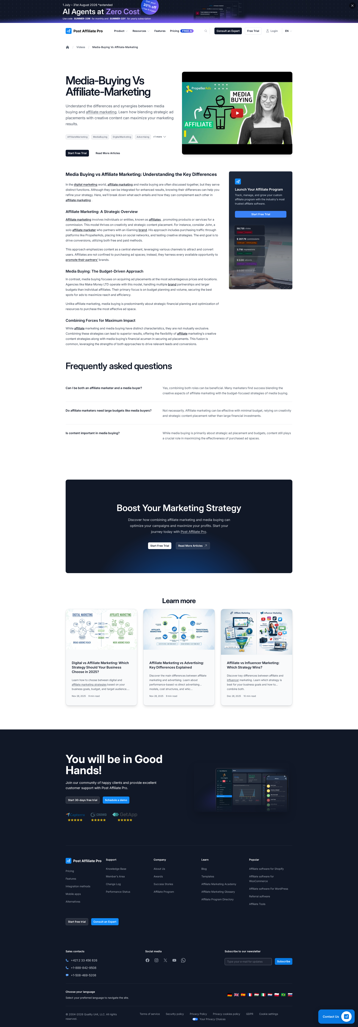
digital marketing (85, 184)
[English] (236, 994)
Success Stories (163, 884)
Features (71, 878)
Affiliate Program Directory (217, 899)
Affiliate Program (164, 891)
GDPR (249, 1013)
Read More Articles (108, 153)
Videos (80, 47)
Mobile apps (73, 893)
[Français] (250, 994)
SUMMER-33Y (118, 18)
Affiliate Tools (257, 904)
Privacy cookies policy (226, 1013)
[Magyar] (256, 994)
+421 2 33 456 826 (84, 960)
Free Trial (253, 30)
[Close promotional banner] (352, 5)
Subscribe (283, 961)
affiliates (155, 219)
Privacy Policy (198, 1013)
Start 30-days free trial (82, 800)
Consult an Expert (228, 30)
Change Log (113, 884)
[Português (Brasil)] (283, 994)
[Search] (208, 31)
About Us (159, 868)
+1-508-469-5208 (83, 975)
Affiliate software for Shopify (266, 868)
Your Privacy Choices (212, 1019)
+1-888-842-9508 (83, 968)
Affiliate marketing (78, 219)
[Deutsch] (229, 994)
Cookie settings (268, 1013)
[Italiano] (263, 994)
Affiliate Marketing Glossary (218, 891)
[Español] (243, 994)
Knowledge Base (116, 868)
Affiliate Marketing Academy (218, 884)
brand (143, 230)
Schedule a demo (116, 800)
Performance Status (118, 891)
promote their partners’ (82, 260)
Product (119, 30)
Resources (139, 30)
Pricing (70, 871)
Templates (207, 876)
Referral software (259, 896)
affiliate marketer (84, 230)
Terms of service (150, 1013)
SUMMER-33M (82, 18)
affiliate (79, 328)
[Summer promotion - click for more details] (179, 11)
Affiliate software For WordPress (268, 888)
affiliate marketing (101, 112)
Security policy (175, 1013)
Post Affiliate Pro (193, 532)
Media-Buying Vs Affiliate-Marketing (115, 47)
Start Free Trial (77, 153)
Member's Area (115, 876)
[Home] (67, 47)
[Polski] (276, 994)
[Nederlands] (270, 994)
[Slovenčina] (290, 994)
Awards (158, 876)
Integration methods (78, 886)
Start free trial (77, 921)
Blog (204, 868)
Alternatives (73, 901)
